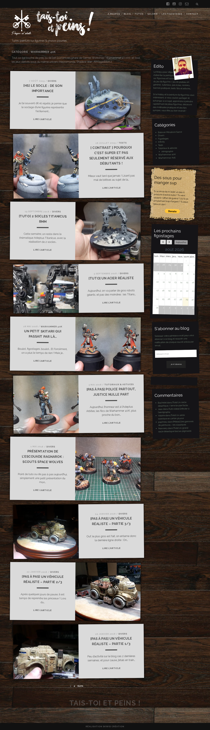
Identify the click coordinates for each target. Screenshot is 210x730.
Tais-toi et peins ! (105, 703)
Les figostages (172, 14)
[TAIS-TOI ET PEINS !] (53, 34)
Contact (192, 14)
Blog (127, 14)
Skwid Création (113, 726)
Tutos (139, 14)
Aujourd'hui (181, 242)
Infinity (161, 141)
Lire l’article (42, 119)
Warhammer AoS (167, 157)
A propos (114, 14)
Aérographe (167, 151)
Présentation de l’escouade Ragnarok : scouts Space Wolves (43, 456)
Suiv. (80, 686)
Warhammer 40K (51, 326)
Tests (123, 143)
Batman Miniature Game (170, 131)
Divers (52, 81)
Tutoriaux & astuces (119, 384)
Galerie (152, 14)
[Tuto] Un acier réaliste (111, 278)
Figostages (163, 138)
